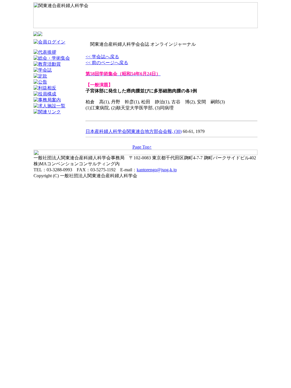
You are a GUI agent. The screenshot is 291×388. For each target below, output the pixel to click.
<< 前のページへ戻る (107, 62)
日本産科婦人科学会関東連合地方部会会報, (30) (134, 131)
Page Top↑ (142, 147)
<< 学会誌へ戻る (102, 56)
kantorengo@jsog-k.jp (157, 169)
